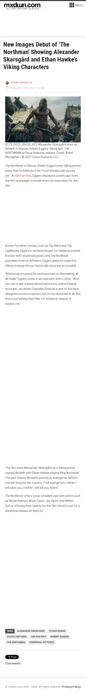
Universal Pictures (41, 642)
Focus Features (17, 636)
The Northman (16, 642)
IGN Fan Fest (23, 175)
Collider (66, 278)
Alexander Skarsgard (31, 631)
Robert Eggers (60, 636)
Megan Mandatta (21, 82)
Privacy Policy (71, 686)
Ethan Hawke (57, 631)
